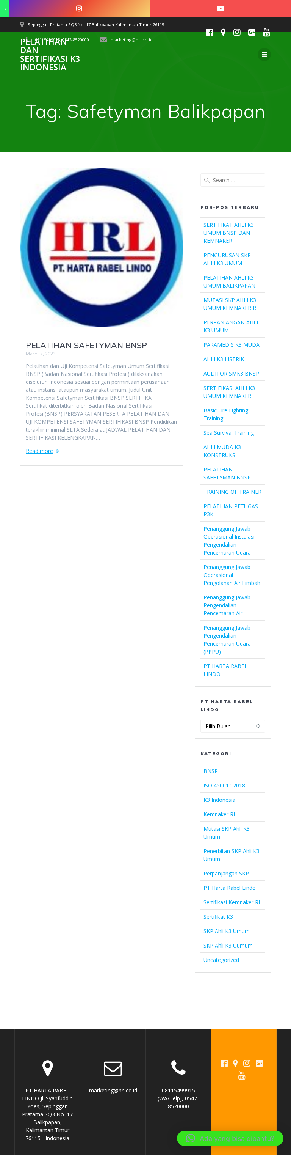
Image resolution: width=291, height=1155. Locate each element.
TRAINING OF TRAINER (232, 491)
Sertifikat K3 (218, 916)
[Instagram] (79, 8)
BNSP (210, 771)
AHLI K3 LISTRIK (223, 359)
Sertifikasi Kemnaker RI (231, 902)
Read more (39, 450)
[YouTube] (220, 8)
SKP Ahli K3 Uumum (228, 945)
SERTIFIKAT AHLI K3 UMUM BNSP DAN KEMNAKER (228, 232)
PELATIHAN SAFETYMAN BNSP (86, 345)
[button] (230, 1138)
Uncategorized (221, 959)
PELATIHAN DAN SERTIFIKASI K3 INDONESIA (50, 55)
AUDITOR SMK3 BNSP (231, 373)
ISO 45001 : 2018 (224, 785)
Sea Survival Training (228, 432)
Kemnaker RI (219, 814)
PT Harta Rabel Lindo (229, 887)
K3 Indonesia (219, 799)
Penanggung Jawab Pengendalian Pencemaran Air (226, 605)
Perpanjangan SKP (226, 873)
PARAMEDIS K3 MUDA (231, 344)
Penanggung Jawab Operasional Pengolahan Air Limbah (231, 574)
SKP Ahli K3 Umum (226, 931)
